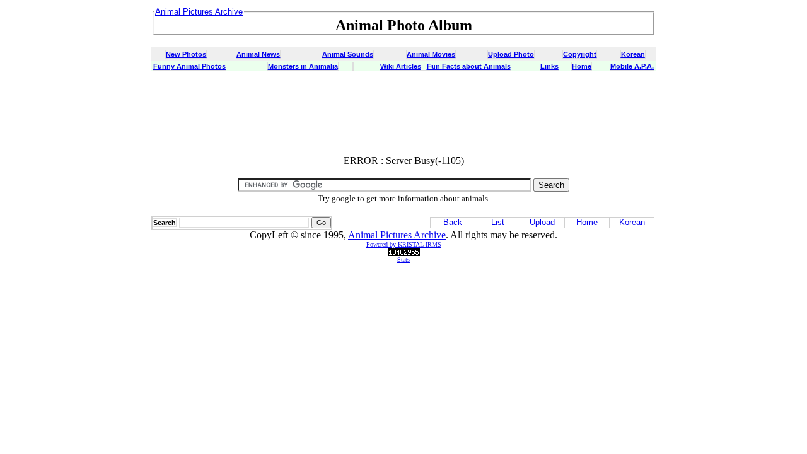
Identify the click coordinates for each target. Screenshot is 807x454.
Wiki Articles (400, 66)
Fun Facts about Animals (469, 66)
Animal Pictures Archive (397, 235)
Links (549, 66)
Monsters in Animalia (303, 66)
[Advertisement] (403, 116)
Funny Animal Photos (189, 66)
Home (581, 66)
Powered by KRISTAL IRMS (403, 244)
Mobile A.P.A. (632, 66)
